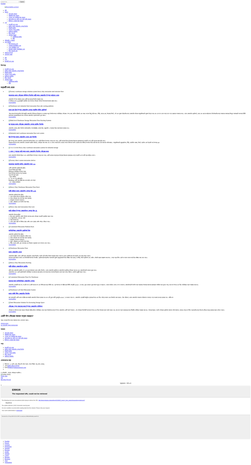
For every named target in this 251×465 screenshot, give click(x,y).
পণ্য (6, 23)
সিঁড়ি (14, 38)
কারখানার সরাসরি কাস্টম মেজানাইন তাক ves (22, 164)
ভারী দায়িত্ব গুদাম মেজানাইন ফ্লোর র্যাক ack (22, 191)
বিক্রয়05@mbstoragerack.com (17, 367)
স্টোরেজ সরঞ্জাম (12, 35)
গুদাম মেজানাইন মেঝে (15, 252)
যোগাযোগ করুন (8, 54)
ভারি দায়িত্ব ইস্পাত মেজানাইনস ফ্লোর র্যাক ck (23, 211)
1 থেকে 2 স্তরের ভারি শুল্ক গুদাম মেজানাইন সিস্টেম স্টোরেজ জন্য (29, 151)
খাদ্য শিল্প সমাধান (13, 14)
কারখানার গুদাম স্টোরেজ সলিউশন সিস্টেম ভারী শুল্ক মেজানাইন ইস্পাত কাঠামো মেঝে (34, 95)
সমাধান (6, 12)
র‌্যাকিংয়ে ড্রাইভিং (13, 31)
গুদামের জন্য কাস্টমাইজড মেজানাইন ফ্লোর (22, 281)
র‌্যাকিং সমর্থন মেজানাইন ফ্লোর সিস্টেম (18, 26)
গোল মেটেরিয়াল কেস (14, 47)
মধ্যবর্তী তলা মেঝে (13, 24)
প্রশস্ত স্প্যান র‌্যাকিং (14, 30)
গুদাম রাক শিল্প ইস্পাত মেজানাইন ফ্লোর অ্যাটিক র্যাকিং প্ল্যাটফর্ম (27, 110)
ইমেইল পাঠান (4, 376)
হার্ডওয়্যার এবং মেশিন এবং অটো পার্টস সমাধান (20, 19)
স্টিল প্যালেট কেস (13, 51)
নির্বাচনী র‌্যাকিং (12, 28)
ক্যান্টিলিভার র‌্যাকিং (17, 37)
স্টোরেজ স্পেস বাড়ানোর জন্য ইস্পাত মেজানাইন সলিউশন (25, 306)
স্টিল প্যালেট (12, 33)
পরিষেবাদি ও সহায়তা (10, 40)
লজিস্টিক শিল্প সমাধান (14, 15)
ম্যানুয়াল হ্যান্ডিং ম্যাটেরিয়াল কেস (17, 49)
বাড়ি (6, 10)
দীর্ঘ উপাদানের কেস (13, 44)
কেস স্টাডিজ (8, 42)
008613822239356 (13, 366)
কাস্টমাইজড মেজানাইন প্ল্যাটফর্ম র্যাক (19, 230)
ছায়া (2, 378)
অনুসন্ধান (11, 102)
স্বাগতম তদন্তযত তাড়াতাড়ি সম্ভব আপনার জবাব (9, 324)
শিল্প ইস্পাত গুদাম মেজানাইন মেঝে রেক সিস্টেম (23, 137)
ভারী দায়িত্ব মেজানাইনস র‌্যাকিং (18, 266)
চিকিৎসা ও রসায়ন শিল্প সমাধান (16, 21)
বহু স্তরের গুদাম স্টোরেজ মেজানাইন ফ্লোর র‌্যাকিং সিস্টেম (26, 124)
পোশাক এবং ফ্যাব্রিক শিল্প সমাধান (17, 17)
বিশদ (15, 102)
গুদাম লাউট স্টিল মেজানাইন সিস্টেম (19, 294)
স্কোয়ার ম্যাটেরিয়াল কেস (15, 45)
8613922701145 (6, 380)
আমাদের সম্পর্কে (9, 53)
